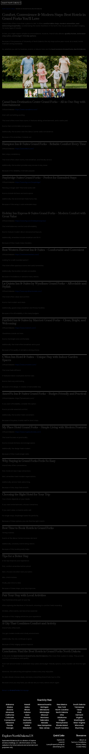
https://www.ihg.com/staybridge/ (28, 182)
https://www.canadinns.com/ (26, 109)
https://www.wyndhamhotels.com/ (28, 291)
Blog (13, 9)
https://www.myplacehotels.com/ (28, 432)
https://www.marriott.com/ (25, 328)
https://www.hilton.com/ (24, 149)
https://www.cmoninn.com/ (25, 365)
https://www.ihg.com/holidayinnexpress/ (30, 221)
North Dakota (6, 9)
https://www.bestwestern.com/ (27, 254)
